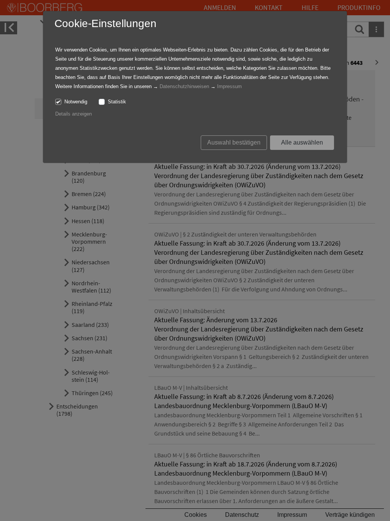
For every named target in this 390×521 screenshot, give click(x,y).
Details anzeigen (73, 114)
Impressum (229, 86)
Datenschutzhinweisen (184, 86)
